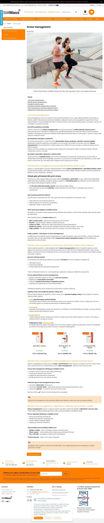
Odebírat (66, 473)
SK (9, 501)
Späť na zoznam (34, 454)
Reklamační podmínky (59, 495)
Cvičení (6, 34)
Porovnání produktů (10, 31)
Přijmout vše (38, 518)
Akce (97, 19)
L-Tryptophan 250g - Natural (89, 346)
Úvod (3, 23)
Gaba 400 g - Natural (39, 346)
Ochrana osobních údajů (60, 492)
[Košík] (91, 12)
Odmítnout (57, 518)
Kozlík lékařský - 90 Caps (64, 346)
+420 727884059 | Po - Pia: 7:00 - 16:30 (35, 5)
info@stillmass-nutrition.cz (12, 5)
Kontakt (99, 5)
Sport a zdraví (17, 23)
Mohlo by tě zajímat (10, 38)
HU (5, 501)
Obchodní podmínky (59, 490)
